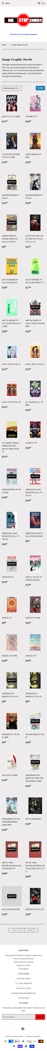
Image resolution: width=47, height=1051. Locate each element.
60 (31, 930)
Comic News (24, 969)
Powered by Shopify (33, 1036)
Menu (7, 3)
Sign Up (40, 1017)
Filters (40, 88)
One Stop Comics (17, 1036)
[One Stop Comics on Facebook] (23, 1029)
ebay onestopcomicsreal (23, 959)
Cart (43, 3)
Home (4, 45)
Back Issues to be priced (23, 962)
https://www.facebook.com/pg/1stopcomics (23, 955)
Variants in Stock (23, 965)
